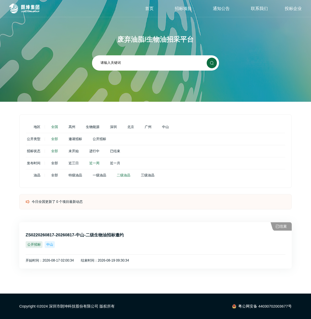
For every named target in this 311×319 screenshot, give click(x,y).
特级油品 (75, 175)
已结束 (115, 151)
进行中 (94, 151)
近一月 (115, 163)
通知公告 (221, 8)
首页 (149, 8)
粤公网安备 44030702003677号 (265, 306)
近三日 (74, 163)
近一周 (94, 163)
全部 (54, 139)
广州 (148, 127)
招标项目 (183, 8)
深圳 (113, 127)
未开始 (74, 151)
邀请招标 (75, 139)
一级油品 (99, 175)
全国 (54, 127)
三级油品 (147, 175)
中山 (165, 127)
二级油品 (123, 175)
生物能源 (92, 127)
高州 (72, 127)
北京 (130, 127)
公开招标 (99, 139)
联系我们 (259, 8)
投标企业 (293, 8)
